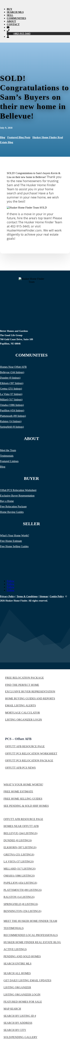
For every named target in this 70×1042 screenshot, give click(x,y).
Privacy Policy (7, 596)
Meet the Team (8, 450)
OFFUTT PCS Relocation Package (29, 760)
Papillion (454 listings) (12, 410)
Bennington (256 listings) (22, 911)
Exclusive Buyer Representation (17, 495)
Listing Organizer (17, 987)
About (11, 21)
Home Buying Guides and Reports (30, 698)
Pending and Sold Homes (22, 956)
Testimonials (6, 455)
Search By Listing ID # (20, 1015)
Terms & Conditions (27, 596)
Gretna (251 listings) (11, 388)
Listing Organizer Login (23, 719)
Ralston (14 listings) (10, 421)
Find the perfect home (22, 684)
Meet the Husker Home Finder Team (30, 921)
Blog (2, 137)
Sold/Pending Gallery (20, 1037)
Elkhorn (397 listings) (11, 383)
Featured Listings (9, 461)
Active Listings (15, 949)
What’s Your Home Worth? (14, 535)
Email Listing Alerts (20, 705)
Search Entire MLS (17, 963)
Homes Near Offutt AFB (13, 366)
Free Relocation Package (13, 506)
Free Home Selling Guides (14, 546)
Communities (16, 18)
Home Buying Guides (12, 512)
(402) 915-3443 (22, 33)
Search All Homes (17, 973)
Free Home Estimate (11, 540)
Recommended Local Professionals (31, 935)
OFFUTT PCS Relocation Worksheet (31, 753)
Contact (13, 24)
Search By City (15, 1030)
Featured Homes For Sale (23, 1001)
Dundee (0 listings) (10, 377)
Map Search (12, 1008)
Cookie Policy (57, 596)
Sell (10, 15)
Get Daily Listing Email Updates (27, 980)
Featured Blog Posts (18, 137)
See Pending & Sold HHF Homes (26, 805)
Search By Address (18, 1022)
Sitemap (43, 596)
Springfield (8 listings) (12, 426)
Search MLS (15, 12)
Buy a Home (7, 501)
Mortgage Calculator (22, 712)
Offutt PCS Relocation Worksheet (18, 490)
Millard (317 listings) (11, 399)
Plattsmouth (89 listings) (13, 415)
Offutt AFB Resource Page (25, 746)
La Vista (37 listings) (11, 394)
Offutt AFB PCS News (20, 767)
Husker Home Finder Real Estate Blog (32, 942)
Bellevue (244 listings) (12, 372)
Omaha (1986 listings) (12, 405)
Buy (9, 9)
